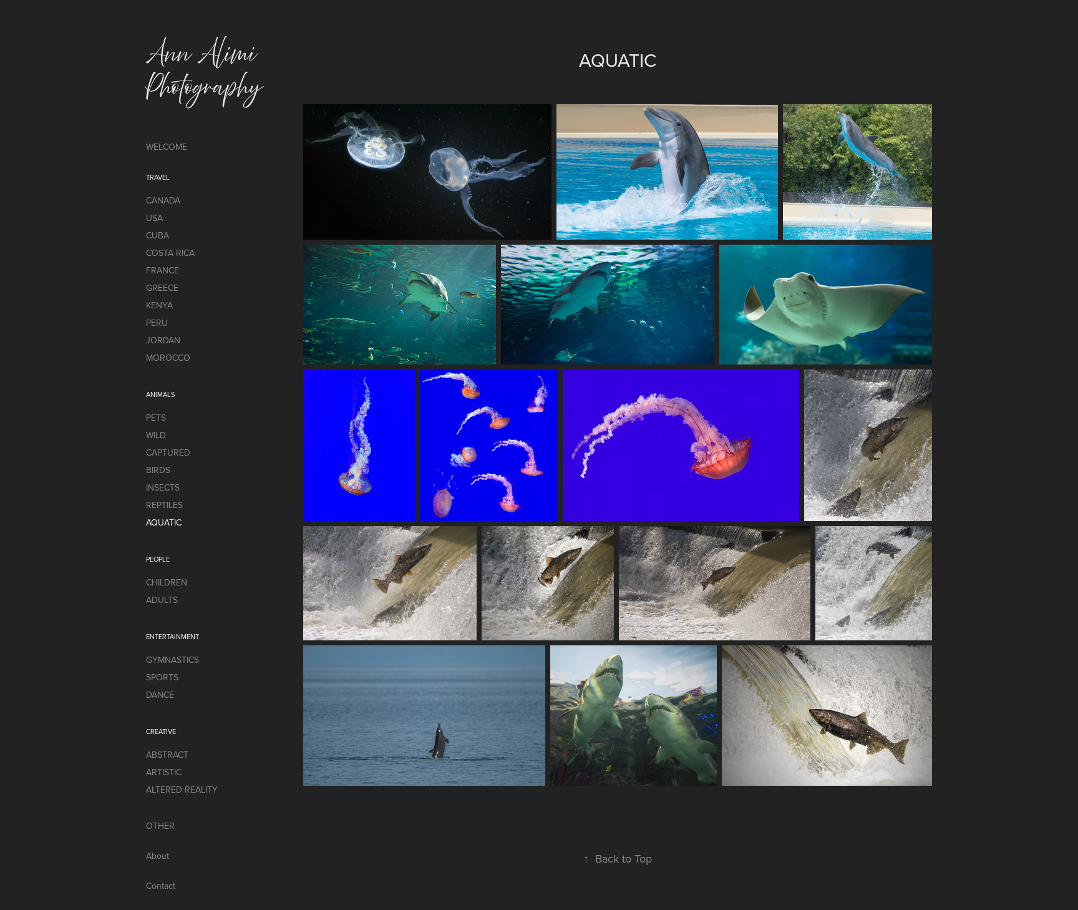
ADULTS (162, 600)
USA (154, 218)
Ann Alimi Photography (204, 70)
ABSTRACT (167, 754)
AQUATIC (164, 522)
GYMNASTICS (172, 659)
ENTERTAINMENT (172, 637)
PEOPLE (158, 559)
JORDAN (163, 340)
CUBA (157, 235)
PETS (156, 417)
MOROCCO (168, 357)
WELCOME (166, 146)
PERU (157, 322)
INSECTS (163, 487)
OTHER (160, 825)
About (157, 855)
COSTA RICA (170, 253)
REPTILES (164, 505)
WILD (156, 435)
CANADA (163, 200)
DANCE (160, 694)
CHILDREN (166, 582)
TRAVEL (158, 177)
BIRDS (158, 470)
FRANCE (162, 270)
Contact (160, 885)
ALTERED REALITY (182, 789)
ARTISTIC (164, 772)
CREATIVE (161, 731)
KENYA (159, 305)
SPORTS (162, 677)
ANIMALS (160, 394)
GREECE (162, 287)
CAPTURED (168, 452)
